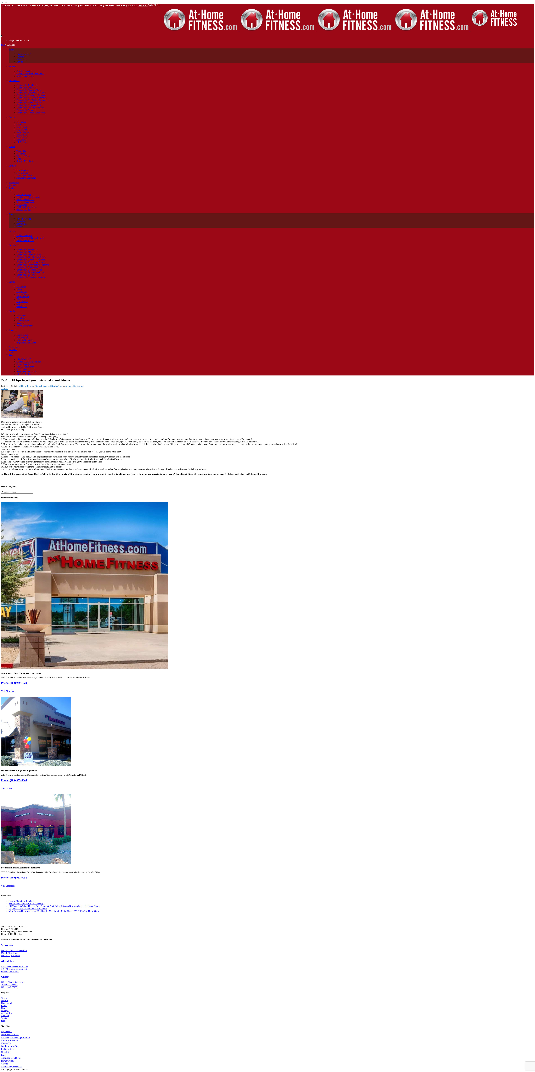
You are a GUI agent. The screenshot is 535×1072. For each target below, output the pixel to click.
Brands (4, 1005)
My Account (6, 1031)
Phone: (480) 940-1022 (14, 682)
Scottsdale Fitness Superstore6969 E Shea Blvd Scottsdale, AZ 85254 (14, 953)
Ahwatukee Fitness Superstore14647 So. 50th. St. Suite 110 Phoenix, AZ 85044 (14, 969)
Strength (4, 1010)
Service (4, 1000)
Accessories (6, 1013)
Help (3, 1020)
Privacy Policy (7, 1061)
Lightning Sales (8, 1049)
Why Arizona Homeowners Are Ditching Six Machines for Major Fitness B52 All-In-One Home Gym (54, 911)
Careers (4, 1064)
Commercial (6, 1003)
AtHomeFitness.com (74, 386)
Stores (4, 998)
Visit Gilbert (6, 788)
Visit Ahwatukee (8, 691)
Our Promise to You (10, 1046)
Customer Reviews (9, 1040)
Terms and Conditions (10, 1058)
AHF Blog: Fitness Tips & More (15, 1037)
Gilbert (5, 976)
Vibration (5, 1015)
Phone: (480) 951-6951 (14, 877)
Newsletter (6, 1052)
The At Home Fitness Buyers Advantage (26, 903)
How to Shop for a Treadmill (21, 901)
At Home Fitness (25, 386)
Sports (4, 1018)
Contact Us (6, 1043)
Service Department (10, 1034)
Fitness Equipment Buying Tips (48, 386)
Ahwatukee (7, 961)
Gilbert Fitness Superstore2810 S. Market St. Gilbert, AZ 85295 (12, 984)
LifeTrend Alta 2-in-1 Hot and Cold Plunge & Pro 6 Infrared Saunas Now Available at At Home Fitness (54, 906)
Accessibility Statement (11, 1066)
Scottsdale (7, 945)
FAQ (3, 1055)
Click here (143, 5)
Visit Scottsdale (8, 886)
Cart (3, 45)
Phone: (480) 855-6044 (14, 780)
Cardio (4, 1008)
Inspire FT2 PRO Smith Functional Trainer (28, 908)
